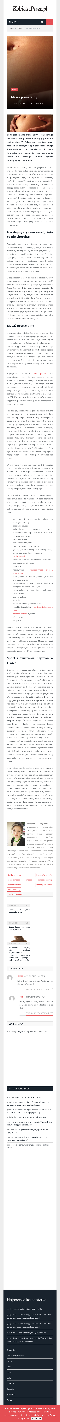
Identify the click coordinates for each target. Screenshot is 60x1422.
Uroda (9, 1361)
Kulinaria (11, 1394)
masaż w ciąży (14, 889)
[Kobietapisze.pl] (30, 8)
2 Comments (37, 103)
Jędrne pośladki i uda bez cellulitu (28, 1097)
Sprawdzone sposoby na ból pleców (19, 928)
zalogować (20, 1031)
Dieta (9, 1366)
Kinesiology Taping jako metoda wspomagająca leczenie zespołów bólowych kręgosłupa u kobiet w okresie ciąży (19, 953)
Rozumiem (36, 1418)
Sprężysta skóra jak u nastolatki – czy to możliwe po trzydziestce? (27, 1138)
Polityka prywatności (15, 1355)
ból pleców (40, 373)
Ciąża (14, 89)
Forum (9, 1400)
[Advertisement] (30, 68)
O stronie (11, 1350)
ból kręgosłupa (14, 875)
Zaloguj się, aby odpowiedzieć (39, 989)
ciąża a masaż (14, 880)
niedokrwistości (19, 556)
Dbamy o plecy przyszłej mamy (19, 910)
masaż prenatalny (44, 884)
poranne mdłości (20, 613)
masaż (29, 880)
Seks (9, 1378)
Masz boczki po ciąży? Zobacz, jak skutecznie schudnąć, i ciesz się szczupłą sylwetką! (29, 1103)
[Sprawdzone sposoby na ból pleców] (18, 921)
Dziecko (10, 1383)
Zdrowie (10, 1389)
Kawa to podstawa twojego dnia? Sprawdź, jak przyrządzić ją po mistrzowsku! (29, 1123)
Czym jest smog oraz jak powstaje (32, 1117)
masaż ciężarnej (45, 880)
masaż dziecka (14, 884)
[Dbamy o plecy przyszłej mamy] (18, 903)
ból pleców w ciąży (44, 875)
